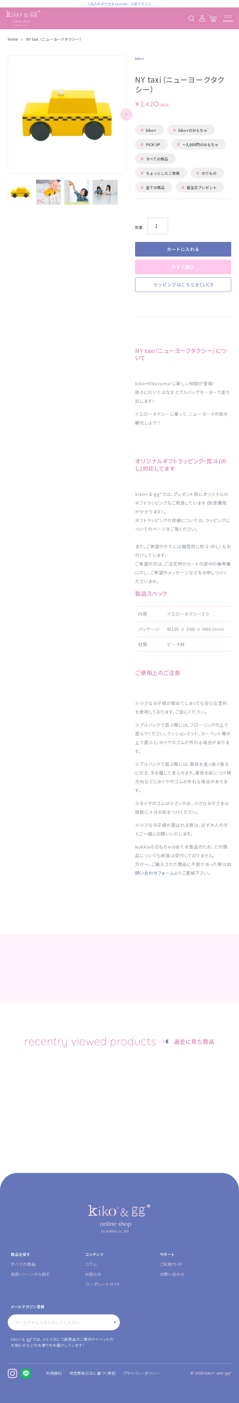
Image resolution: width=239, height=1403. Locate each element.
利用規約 (54, 1373)
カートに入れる (183, 249)
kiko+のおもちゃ (190, 130)
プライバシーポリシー (141, 1373)
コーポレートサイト (102, 1284)
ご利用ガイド (171, 1264)
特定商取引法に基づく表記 (92, 1373)
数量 (139, 227)
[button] (126, 114)
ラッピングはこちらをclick (183, 284)
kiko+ (148, 130)
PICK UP (150, 144)
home (13, 39)
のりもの (206, 173)
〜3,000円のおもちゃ (197, 144)
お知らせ (93, 1274)
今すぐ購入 (183, 267)
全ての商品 (153, 187)
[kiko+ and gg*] (23, 18)
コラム (91, 1264)
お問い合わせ (172, 1274)
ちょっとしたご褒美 (160, 173)
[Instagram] (12, 1373)
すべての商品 (154, 158)
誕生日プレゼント (199, 187)
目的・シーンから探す (30, 1274)
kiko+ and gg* (218, 1373)
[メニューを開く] (228, 18)
